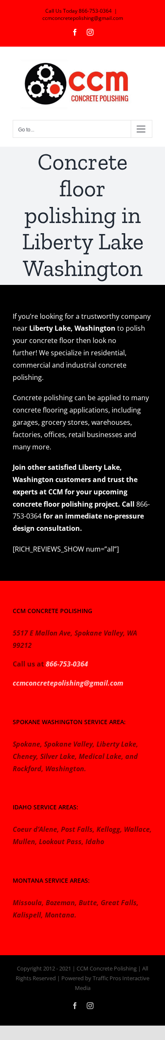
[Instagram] (90, 32)
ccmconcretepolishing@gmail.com (82, 18)
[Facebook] (75, 32)
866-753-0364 (67, 664)
